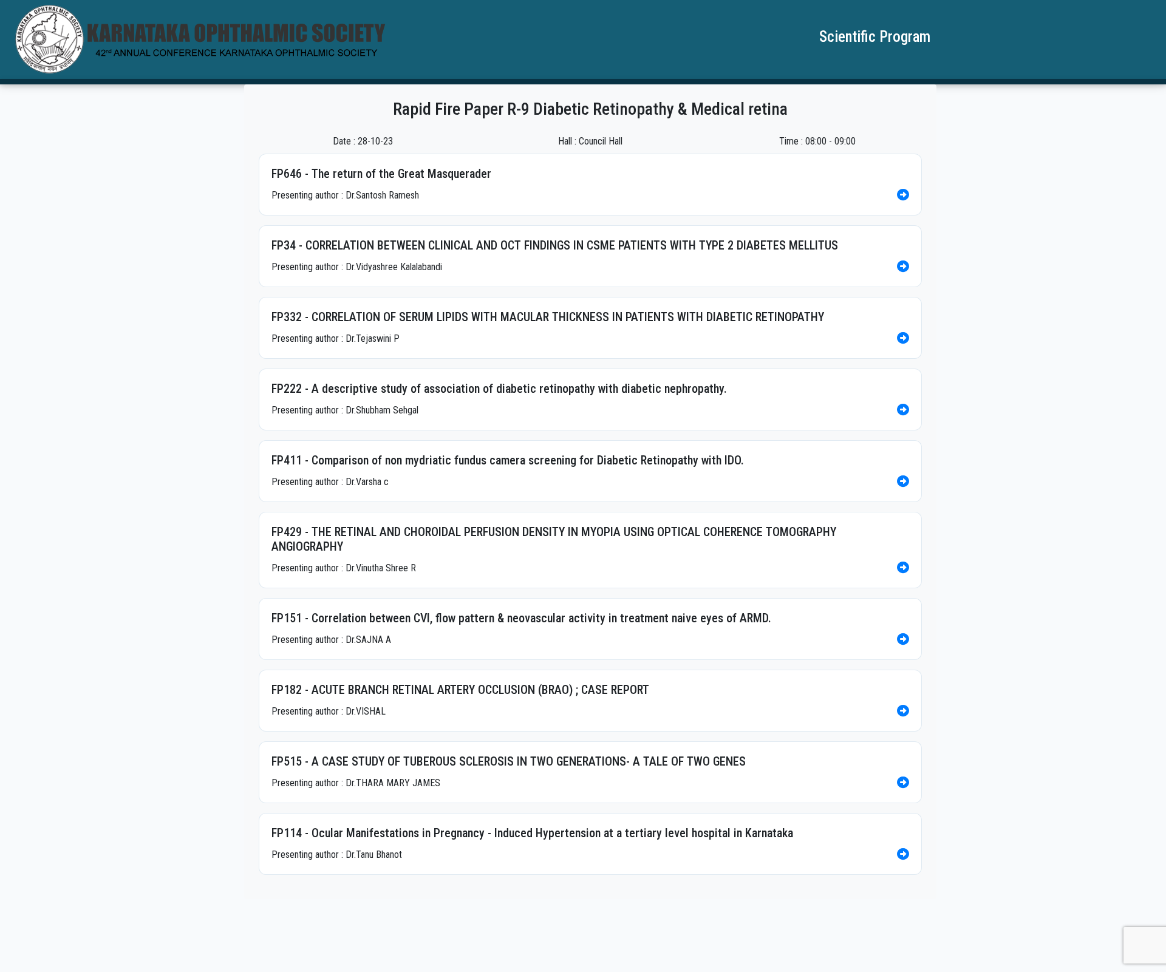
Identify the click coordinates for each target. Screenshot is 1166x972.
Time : (791, 141)
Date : (344, 141)
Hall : (567, 141)
